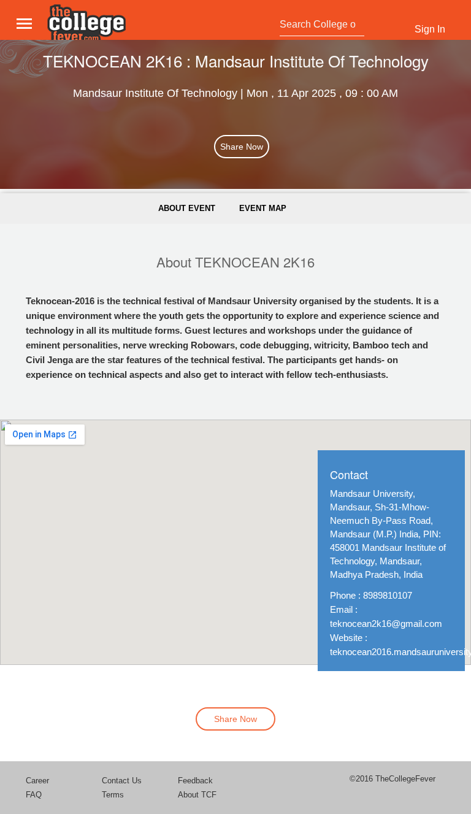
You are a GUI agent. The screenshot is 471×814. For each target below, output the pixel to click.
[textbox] (319, 24)
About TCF (197, 794)
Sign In (430, 29)
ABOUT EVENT (186, 208)
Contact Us (122, 780)
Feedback (195, 780)
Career (37, 780)
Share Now (241, 147)
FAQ (34, 794)
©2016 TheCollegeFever (392, 778)
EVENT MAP (262, 208)
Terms (113, 794)
